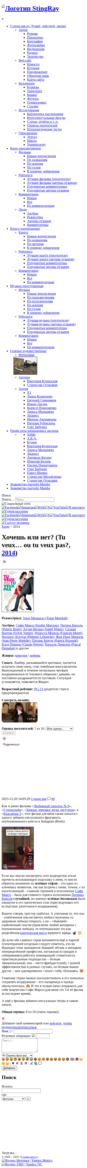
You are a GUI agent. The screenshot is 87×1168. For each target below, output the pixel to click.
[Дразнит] (11, 1059)
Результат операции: (16, 1036)
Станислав (38, 799)
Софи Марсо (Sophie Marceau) (37, 625)
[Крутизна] (47, 1059)
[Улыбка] (3, 1059)
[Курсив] (17, 1064)
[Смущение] (59, 1059)
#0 (53, 799)
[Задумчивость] (81, 1059)
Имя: (5, 1031)
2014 (8, 553)
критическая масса (33, 933)
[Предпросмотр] (3, 1055)
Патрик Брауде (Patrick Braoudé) (55, 640)
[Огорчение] (23, 1059)
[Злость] (51, 1059)
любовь (35, 655)
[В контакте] (75, 507)
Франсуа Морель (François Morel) (58, 633)
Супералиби (12, 810)
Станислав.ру (29, 1156)
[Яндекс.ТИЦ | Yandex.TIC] (22, 1164)
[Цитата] (40, 1064)
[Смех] (19, 1059)
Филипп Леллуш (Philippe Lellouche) (28, 637)
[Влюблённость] (67, 1059)
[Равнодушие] (39, 1059)
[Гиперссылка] (36, 1064)
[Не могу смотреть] (7, 1064)
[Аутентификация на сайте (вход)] (15, 523)
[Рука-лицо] (3, 1064)
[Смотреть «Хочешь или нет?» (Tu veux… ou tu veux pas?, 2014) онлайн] (20, 721)
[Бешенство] (55, 1059)
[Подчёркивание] (21, 1064)
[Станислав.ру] (30, 8)
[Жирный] (13, 1064)
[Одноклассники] (15, 511)
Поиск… (8, 499)
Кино (6, 526)
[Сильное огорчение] (27, 1059)
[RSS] (39, 507)
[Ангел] (72, 1059)
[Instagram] (26, 507)
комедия (21, 655)
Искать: (7, 1086)
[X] (47, 507)
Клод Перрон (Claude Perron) (22, 644)
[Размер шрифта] (31, 1064)
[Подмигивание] (7, 1059)
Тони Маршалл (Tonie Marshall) (45, 618)
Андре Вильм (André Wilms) (43, 629)
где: (4, 1094)
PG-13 (38, 689)
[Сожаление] (63, 1059)
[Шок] (31, 1059)
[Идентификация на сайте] (11, 1031)
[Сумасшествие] (35, 1059)
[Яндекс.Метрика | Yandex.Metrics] (27, 1160)
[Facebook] (10, 507)
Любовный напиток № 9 (51, 806)
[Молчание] (43, 1059)
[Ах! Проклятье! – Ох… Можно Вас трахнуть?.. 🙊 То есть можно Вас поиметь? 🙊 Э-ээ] (18, 868)
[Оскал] (15, 1059)
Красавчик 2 (12, 813)
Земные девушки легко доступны (50, 810)
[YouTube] (58, 507)
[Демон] (77, 1059)
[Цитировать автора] (48, 799)
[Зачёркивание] (25, 1064)
